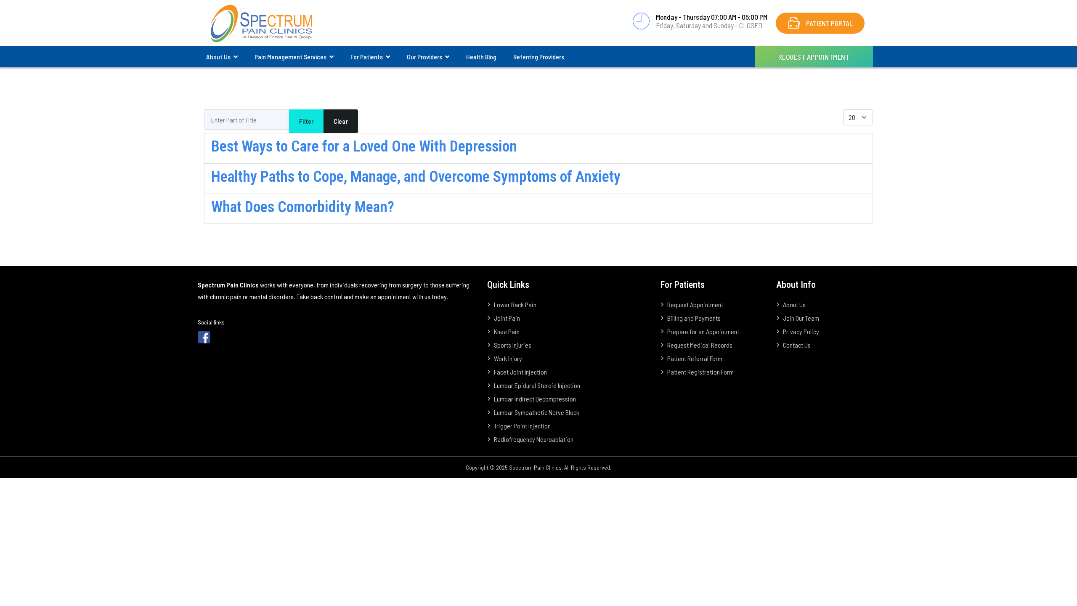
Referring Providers (538, 57)
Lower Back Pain (515, 304)
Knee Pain (507, 331)
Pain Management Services (290, 57)
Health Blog (481, 57)
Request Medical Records (699, 345)
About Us (218, 57)
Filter (306, 121)
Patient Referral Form (694, 358)
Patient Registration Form (700, 372)
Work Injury (508, 358)
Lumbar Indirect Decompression (535, 399)
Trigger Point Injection (522, 426)
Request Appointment (814, 57)
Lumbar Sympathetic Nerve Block (536, 412)
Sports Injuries (512, 345)
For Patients (366, 57)
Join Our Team (801, 318)
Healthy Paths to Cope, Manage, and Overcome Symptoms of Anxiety (416, 177)
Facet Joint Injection (520, 372)
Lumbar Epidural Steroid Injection (537, 385)
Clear (341, 121)
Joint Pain (507, 318)
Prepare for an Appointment (703, 331)
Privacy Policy (801, 331)
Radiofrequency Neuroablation (533, 439)
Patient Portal (829, 23)
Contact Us (797, 345)
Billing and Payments (694, 318)
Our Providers (424, 57)
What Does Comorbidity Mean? (302, 207)
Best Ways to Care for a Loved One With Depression (364, 146)
